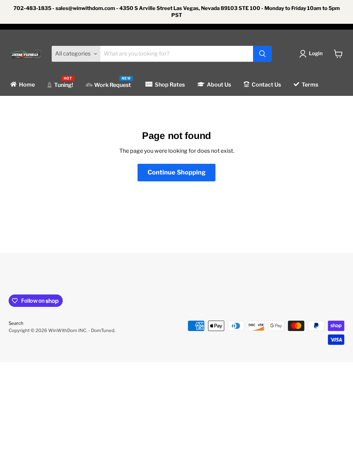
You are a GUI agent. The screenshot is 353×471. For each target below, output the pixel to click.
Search (16, 323)
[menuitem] (22, 84)
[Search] (262, 54)
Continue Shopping (176, 172)
